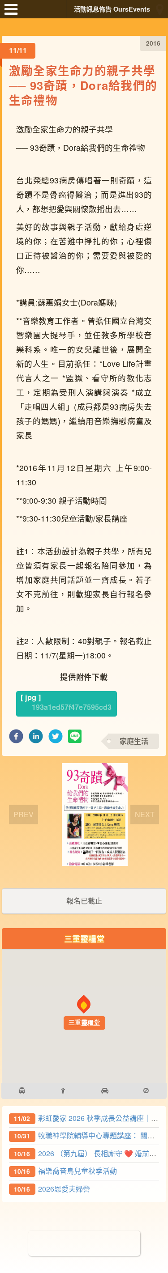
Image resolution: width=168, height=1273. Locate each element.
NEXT (145, 814)
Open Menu (13, 13)
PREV (23, 814)
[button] (16, 738)
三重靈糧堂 (84, 939)
